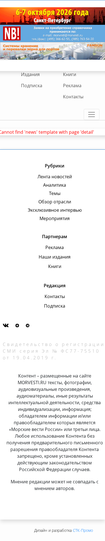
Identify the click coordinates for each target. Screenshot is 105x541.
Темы (54, 193)
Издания (30, 74)
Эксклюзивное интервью (55, 210)
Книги (69, 74)
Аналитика (54, 185)
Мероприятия (54, 218)
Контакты (73, 97)
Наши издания (55, 257)
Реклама (72, 85)
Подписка (31, 85)
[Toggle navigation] (91, 114)
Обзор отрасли (54, 202)
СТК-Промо (83, 530)
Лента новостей (55, 177)
